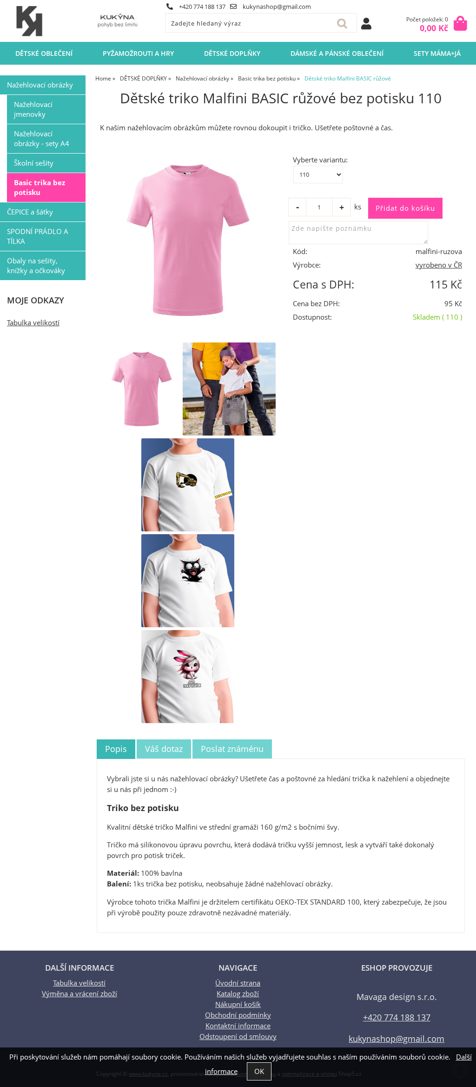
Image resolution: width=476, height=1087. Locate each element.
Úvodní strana (237, 983)
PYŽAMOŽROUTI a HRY (138, 53)
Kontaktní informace (238, 1026)
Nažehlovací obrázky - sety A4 (41, 138)
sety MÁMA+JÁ (437, 53)
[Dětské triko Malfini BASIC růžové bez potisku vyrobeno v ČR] (188, 240)
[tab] (116, 749)
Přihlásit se (366, 23)
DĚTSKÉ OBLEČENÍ (44, 53)
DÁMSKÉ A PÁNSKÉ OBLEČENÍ (337, 53)
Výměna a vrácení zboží (79, 994)
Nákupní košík (238, 1004)
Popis (116, 748)
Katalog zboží (238, 994)
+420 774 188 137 (201, 6)
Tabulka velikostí (33, 323)
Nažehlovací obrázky (40, 85)
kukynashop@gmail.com (276, 6)
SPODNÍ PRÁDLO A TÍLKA (37, 236)
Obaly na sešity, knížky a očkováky (36, 265)
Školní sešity (33, 163)
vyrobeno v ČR (439, 265)
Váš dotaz (164, 748)
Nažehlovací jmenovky (33, 109)
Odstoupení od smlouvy (238, 1036)
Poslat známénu (232, 748)
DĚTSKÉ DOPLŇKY (232, 53)
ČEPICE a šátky (30, 212)
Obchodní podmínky (238, 1015)
